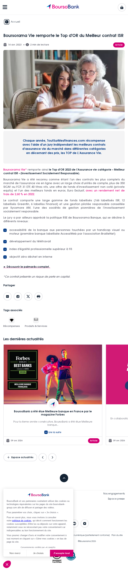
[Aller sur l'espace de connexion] (122, 7)
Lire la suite (54, 432)
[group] (52, 394)
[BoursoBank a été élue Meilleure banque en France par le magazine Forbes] (53, 395)
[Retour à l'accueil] (63, 7)
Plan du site (117, 535)
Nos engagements (114, 494)
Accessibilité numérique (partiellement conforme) (85, 535)
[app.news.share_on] (7, 296)
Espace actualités (22, 457)
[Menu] (4, 7)
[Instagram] (84, 523)
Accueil (15, 22)
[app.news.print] (38, 296)
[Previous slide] (42, 457)
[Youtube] (74, 523)
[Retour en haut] (64, 478)
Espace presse (116, 499)
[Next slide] (52, 457)
